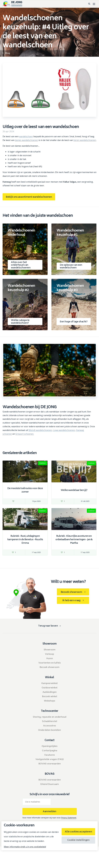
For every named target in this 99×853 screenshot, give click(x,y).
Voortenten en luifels (49, 663)
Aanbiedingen (50, 692)
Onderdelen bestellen (49, 730)
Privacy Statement (68, 817)
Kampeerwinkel (49, 683)
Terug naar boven (48, 626)
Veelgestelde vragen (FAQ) (49, 759)
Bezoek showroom (71, 592)
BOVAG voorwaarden (49, 764)
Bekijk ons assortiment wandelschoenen (29, 197)
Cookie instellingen (78, 840)
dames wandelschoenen (26, 140)
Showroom (49, 650)
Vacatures (49, 755)
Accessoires (49, 726)
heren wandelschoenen (84, 140)
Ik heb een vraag (71, 601)
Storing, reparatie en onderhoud (49, 717)
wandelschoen (26, 136)
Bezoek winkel (49, 696)
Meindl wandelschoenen (40, 430)
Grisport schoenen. (24, 433)
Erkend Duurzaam (49, 784)
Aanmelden (49, 812)
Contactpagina (49, 751)
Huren (49, 658)
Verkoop (49, 654)
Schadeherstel (49, 721)
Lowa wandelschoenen (64, 430)
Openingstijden (49, 746)
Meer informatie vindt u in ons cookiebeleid (25, 847)
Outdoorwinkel (49, 688)
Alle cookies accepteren (78, 832)
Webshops (49, 701)
